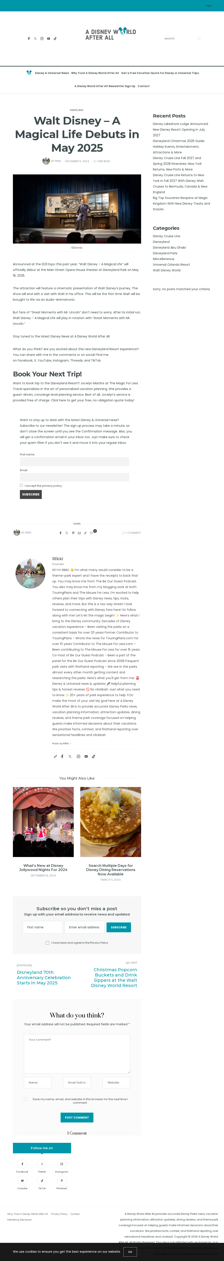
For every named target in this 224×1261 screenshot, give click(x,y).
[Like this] (92, 533)
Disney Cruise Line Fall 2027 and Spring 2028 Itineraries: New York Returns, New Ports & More (177, 164)
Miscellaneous (163, 259)
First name (27, 454)
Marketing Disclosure (19, 1219)
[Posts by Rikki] (46, 160)
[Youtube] (48, 39)
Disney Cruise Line (166, 236)
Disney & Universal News (52, 73)
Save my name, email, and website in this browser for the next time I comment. (80, 1101)
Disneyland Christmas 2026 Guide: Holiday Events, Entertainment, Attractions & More (179, 147)
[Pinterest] (73, 533)
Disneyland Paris (165, 253)
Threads (76, 360)
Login (208, 5)
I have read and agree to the (79, 942)
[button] (22, 829)
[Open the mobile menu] (216, 79)
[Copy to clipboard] (85, 533)
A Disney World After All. (92, 336)
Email (23, 470)
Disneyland (76, 110)
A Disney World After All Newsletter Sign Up (105, 86)
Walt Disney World (166, 270)
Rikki (58, 161)
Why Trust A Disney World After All (95, 73)
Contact (144, 86)
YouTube (44, 360)
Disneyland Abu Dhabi (169, 247)
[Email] (79, 533)
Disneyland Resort (105, 349)
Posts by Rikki (60, 743)
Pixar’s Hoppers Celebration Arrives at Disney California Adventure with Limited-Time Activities (110, 872)
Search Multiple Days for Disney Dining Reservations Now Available (43, 870)
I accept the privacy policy (43, 486)
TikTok (96, 360)
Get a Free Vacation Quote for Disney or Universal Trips (160, 73)
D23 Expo (48, 264)
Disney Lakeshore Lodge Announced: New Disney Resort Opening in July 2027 (180, 129)
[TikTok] (55, 39)
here (63, 400)
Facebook (25, 360)
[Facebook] (29, 39)
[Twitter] (35, 39)
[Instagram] (42, 39)
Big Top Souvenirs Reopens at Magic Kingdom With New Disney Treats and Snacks (181, 203)
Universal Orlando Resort (171, 264)
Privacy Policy (99, 943)
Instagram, (61, 360)
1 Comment (133, 533)
